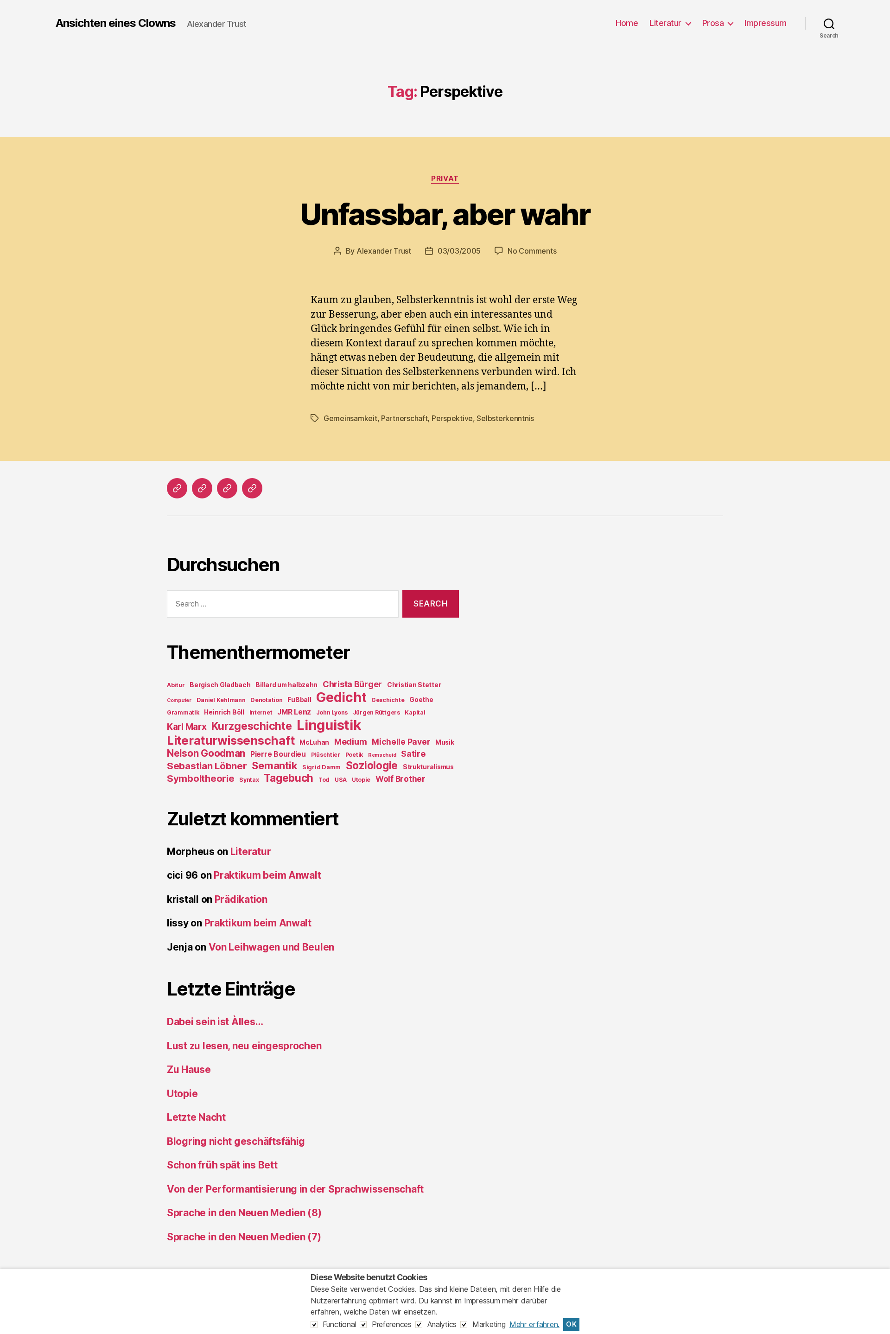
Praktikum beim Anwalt (267, 875)
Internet (261, 712)
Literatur (665, 23)
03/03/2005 (459, 250)
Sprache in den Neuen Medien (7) (244, 1237)
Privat (444, 178)
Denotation (266, 699)
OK (571, 1324)
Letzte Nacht (196, 1117)
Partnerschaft (404, 418)
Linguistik (329, 725)
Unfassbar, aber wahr (445, 214)
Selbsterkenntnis (505, 418)
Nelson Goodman (206, 753)
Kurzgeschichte (251, 726)
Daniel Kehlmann (221, 699)
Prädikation (241, 899)
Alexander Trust (383, 250)
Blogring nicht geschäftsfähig (236, 1141)
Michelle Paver (401, 742)
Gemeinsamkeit (350, 418)
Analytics (442, 1324)
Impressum (765, 23)
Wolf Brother (400, 779)
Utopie (361, 779)
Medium (350, 742)
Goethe (421, 699)
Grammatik (183, 712)
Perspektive (452, 418)
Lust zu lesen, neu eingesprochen (244, 1046)
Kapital (415, 712)
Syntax (249, 779)
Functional (339, 1324)
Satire (413, 754)
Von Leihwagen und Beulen (272, 947)
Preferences (392, 1324)
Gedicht (341, 697)
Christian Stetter (414, 685)
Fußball (299, 699)
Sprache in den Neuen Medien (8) (244, 1213)
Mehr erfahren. (534, 1324)
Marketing (489, 1324)
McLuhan (314, 742)
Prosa (713, 23)
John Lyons (332, 712)
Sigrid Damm (321, 767)
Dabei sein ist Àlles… (215, 1022)
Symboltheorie (201, 778)
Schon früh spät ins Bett (222, 1165)
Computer (179, 700)
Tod (324, 779)
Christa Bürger (352, 684)
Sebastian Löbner (207, 766)
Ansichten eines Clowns (116, 23)
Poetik (354, 754)
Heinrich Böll (224, 712)
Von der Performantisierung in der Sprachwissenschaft (295, 1189)
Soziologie (372, 765)
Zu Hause (189, 1069)
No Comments (532, 250)
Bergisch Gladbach (220, 685)
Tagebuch (288, 778)
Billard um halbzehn (286, 685)
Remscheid (382, 755)
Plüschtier (325, 754)
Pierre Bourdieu (278, 754)
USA (341, 779)
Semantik (274, 766)
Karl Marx (187, 726)
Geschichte (387, 699)
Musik (444, 742)
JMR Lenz (294, 712)
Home (627, 23)
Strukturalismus (428, 767)
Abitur (175, 685)
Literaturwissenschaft (230, 740)
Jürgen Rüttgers (376, 712)
